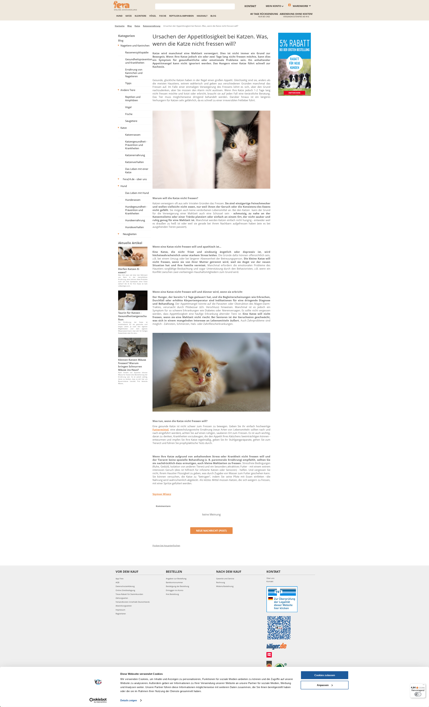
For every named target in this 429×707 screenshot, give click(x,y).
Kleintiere (140, 15)
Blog (213, 15)
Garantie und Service (225, 578)
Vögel (152, 15)
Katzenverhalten (134, 162)
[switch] (418, 694)
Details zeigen (128, 700)
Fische (162, 15)
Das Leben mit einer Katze (136, 170)
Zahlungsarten (122, 598)
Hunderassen (132, 199)
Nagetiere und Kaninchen (134, 45)
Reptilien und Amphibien (132, 98)
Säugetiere (131, 121)
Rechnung (220, 582)
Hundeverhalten (134, 227)
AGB (117, 582)
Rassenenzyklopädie (136, 52)
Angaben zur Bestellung (176, 578)
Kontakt (250, 6)
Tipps (128, 83)
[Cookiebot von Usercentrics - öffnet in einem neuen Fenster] (98, 700)
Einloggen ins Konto (174, 590)
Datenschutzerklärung (125, 586)
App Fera (119, 578)
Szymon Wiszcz (161, 494)
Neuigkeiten (130, 234)
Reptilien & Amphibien (181, 15)
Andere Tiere (127, 90)
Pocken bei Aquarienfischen (166, 545)
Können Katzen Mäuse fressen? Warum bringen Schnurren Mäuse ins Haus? (132, 364)
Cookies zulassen (324, 675)
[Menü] (424, 686)
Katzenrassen (132, 134)
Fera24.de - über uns (135, 179)
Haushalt (202, 15)
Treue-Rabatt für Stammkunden (129, 594)
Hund (119, 15)
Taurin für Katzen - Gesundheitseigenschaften (132, 316)
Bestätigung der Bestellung (177, 586)
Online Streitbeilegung (125, 590)
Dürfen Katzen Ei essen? (128, 270)
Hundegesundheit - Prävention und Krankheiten (136, 210)
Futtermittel (160, 429)
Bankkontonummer (174, 582)
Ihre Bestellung (172, 594)
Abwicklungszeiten (124, 605)
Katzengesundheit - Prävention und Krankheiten (136, 145)
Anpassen (323, 685)
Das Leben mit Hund (137, 193)
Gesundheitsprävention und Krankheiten (138, 61)
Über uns (270, 578)
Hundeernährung (135, 220)
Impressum (120, 609)
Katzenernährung (135, 155)
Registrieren (121, 613)
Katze (129, 15)
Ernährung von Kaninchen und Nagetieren (133, 73)
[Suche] (232, 6)
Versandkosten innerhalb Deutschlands (133, 602)
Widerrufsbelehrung (224, 586)
